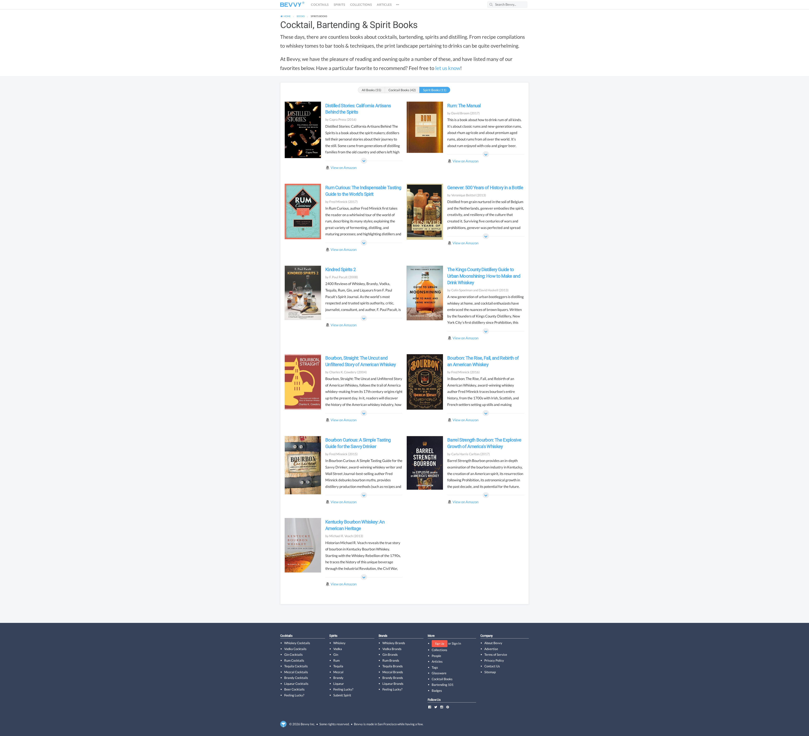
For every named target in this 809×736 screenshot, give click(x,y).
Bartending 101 (443, 684)
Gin (335, 654)
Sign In (456, 643)
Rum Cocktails (294, 660)
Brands (383, 636)
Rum (336, 660)
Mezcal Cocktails (296, 672)
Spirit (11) (434, 90)
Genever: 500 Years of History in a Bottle (485, 187)
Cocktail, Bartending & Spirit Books (349, 24)
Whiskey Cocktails (297, 643)
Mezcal (338, 672)
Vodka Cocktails (295, 649)
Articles (384, 4)
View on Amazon (343, 167)
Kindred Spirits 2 (340, 269)
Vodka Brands (392, 649)
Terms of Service (495, 654)
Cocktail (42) (402, 90)
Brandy (338, 678)
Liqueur (338, 683)
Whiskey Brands (393, 643)
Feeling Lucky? (294, 695)
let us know (447, 68)
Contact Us (492, 666)
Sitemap (490, 672)
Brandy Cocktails (296, 678)
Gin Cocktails (293, 654)
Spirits (339, 4)
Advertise (491, 649)
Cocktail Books (442, 679)
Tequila (338, 666)
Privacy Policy (494, 660)
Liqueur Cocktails (296, 683)
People (436, 656)
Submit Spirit (342, 695)
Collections (361, 4)
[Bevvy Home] (290, 5)
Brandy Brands (392, 678)
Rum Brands (390, 660)
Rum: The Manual (464, 105)
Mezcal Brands (392, 672)
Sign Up (439, 643)
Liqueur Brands (392, 683)
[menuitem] (285, 16)
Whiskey (339, 643)
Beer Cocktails (294, 689)
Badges (437, 690)
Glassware (439, 673)
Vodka (337, 649)
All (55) (371, 90)
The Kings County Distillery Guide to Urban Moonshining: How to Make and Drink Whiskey (483, 276)
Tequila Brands (392, 666)
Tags (435, 667)
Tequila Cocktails (296, 666)
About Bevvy (493, 643)
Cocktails (320, 4)
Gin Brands (390, 654)
